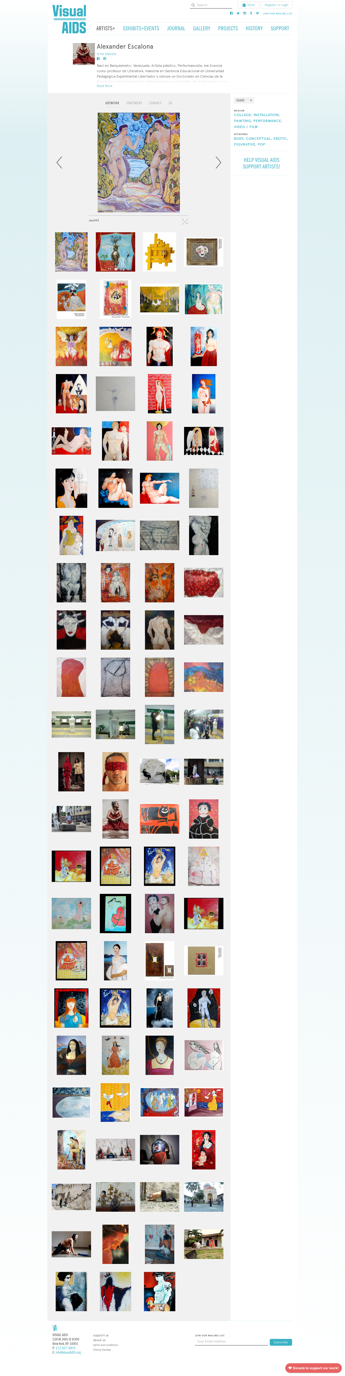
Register (270, 5)
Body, (239, 139)
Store (251, 5)
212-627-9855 (66, 1348)
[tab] (112, 105)
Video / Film (246, 127)
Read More (104, 86)
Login (284, 5)
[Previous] (59, 162)
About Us (99, 1340)
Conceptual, (259, 139)
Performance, (267, 121)
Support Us (101, 1335)
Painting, (243, 121)
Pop (261, 145)
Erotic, (281, 139)
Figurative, (245, 145)
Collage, (243, 115)
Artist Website (106, 54)
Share (240, 100)
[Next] (218, 162)
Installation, (267, 115)
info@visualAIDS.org (68, 1352)
